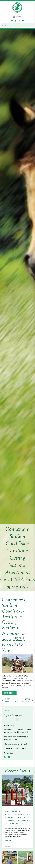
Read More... (8, 841)
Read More (9, 693)
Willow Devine (10, 753)
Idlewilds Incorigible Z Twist (15, 744)
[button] (17, 16)
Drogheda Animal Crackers (15, 748)
